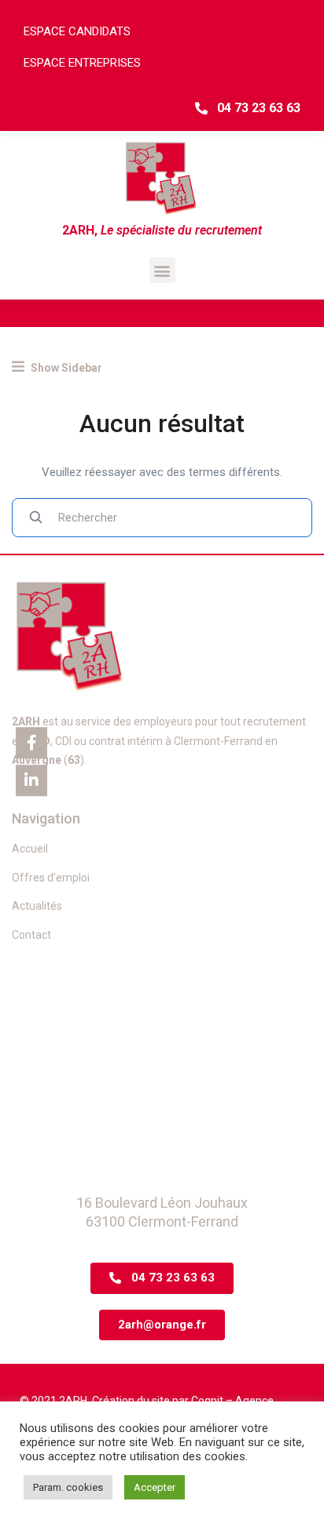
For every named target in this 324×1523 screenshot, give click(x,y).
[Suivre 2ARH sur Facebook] (31, 742)
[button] (162, 270)
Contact (31, 935)
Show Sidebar (65, 368)
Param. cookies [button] (68, 1487)
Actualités (37, 906)
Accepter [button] (154, 1487)
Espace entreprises (82, 63)
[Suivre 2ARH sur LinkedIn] (31, 780)
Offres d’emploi (51, 877)
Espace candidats (77, 31)
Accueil (30, 848)
